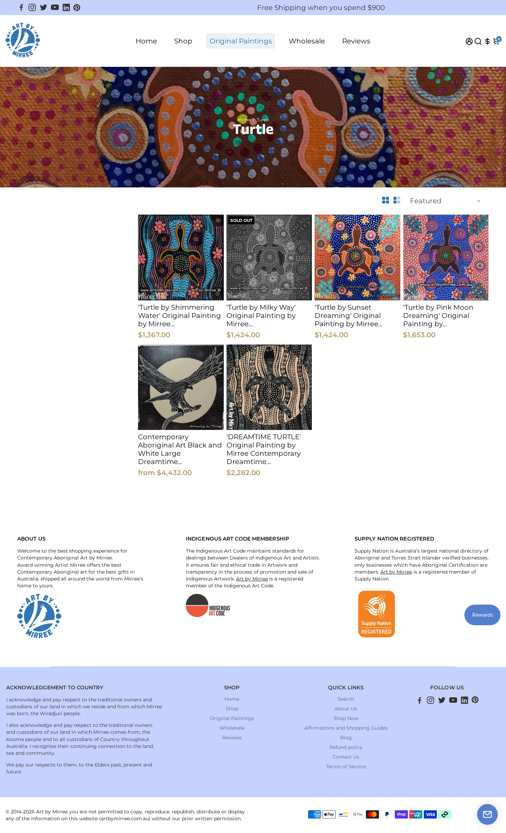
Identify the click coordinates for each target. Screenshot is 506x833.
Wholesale (307, 41)
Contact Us (346, 757)
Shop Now (346, 718)
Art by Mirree (252, 579)
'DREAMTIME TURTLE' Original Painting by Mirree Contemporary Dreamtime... (263, 449)
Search (346, 699)
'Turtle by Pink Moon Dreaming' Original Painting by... (438, 315)
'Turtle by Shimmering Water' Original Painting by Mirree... (179, 315)
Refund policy (345, 747)
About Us (346, 708)
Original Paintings (241, 41)
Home (146, 41)
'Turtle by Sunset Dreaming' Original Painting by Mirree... (348, 315)
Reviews (356, 41)
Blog (346, 737)
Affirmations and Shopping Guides (346, 728)
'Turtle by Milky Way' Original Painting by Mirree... (261, 315)
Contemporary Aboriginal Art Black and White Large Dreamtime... (180, 449)
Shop (183, 41)
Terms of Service (346, 766)
